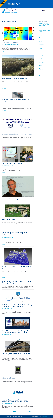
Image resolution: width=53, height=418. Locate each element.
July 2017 (40, 61)
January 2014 (41, 76)
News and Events (16, 44)
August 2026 (41, 54)
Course (9, 44)
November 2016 (41, 62)
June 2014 (40, 72)
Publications (39, 14)
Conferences (10, 308)
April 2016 (40, 65)
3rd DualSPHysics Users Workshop (12, 163)
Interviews (40, 42)
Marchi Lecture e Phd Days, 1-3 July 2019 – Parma (17, 134)
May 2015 (40, 66)
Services (34, 14)
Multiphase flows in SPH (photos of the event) (15, 199)
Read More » (4, 51)
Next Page (29, 411)
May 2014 (40, 73)
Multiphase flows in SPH (9, 219)
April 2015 (40, 68)
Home (26, 14)
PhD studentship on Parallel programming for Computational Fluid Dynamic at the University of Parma (17, 234)
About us (30, 14)
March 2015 (41, 69)
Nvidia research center (8, 378)
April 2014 (40, 75)
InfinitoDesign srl (44, 416)
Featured (11, 44)
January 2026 (41, 55)
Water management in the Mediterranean (14, 78)
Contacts (49, 14)
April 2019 (40, 59)
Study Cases (44, 14)
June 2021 (40, 58)
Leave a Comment (4, 44)
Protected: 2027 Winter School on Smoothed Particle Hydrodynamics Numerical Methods (44, 24)
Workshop (12, 103)
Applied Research (41, 37)
